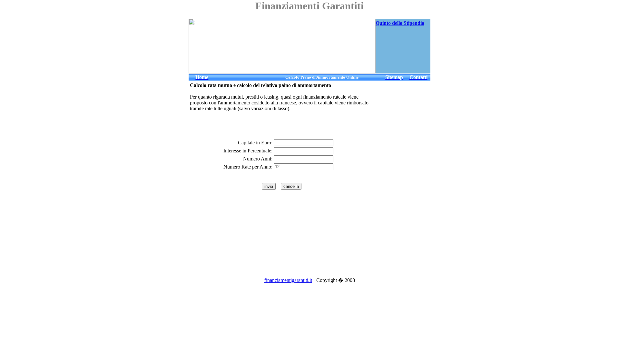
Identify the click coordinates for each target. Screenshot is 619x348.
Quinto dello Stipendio (400, 23)
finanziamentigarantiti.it (288, 280)
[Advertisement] (411, 57)
